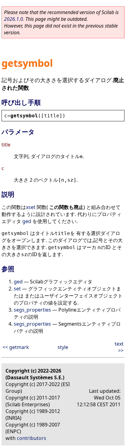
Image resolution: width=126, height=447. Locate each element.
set (17, 288)
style (62, 347)
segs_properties (32, 309)
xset (30, 207)
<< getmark (15, 347)
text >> (119, 347)
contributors (31, 438)
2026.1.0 (13, 19)
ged (26, 221)
